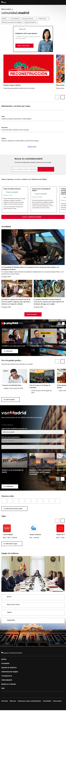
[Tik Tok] (34, 694)
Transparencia (6, 676)
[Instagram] (9, 694)
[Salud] (33, 115)
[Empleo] (33, 137)
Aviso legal (4, 701)
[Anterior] (57, 97)
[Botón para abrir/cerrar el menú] (63, 2)
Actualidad (5, 663)
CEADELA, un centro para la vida (13, 346)
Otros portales (57, 701)
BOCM (4, 18)
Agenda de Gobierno (30, 22)
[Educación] (33, 126)
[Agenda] (62, 612)
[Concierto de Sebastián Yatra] (14, 379)
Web (4, 537)
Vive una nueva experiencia (10, 437)
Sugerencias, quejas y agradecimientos (29, 701)
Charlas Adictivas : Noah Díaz (41, 346)
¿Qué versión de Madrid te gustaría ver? (14, 428)
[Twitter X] (14, 694)
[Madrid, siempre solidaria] (28, 72)
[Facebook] (3, 694)
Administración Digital (9, 672)
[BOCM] (62, 597)
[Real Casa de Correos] (62, 605)
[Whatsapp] (29, 694)
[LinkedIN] (24, 694)
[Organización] (62, 620)
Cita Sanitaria (15, 18)
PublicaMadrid (6, 680)
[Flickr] (39, 694)
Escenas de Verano (28, 18)
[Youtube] (19, 694)
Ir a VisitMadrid (8, 486)
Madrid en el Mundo (8, 684)
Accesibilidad (47, 701)
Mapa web (13, 701)
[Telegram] (45, 694)
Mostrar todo (32, 147)
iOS (9, 537)
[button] (24, 46)
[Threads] (50, 694)
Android (14, 537)
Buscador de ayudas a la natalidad (11, 22)
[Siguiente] (62, 97)
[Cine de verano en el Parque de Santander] (42, 381)
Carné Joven (42, 18)
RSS (3, 688)
